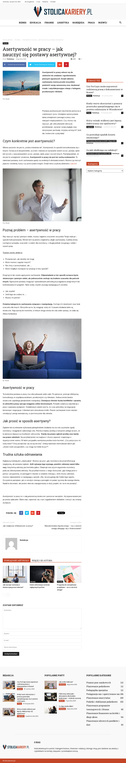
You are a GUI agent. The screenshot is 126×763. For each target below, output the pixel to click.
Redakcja (10, 59)
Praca (91, 22)
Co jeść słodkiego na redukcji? (101, 150)
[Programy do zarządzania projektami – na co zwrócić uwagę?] (69, 574)
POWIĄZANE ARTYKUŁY (16, 560)
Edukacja (35, 22)
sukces (73, 164)
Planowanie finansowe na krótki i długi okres (101, 141)
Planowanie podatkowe (98, 686)
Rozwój (102, 22)
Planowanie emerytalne (98, 698)
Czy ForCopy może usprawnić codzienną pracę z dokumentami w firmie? (104, 89)
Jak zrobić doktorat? (66, 682)
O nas (38, 2)
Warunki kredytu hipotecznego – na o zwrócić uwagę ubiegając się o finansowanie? (63, 527)
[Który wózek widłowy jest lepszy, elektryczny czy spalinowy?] (9, 712)
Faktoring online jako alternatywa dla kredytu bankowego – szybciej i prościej (70, 696)
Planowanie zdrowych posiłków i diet (99, 153)
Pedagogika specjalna (97, 690)
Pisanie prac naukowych (98, 682)
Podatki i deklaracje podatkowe (102, 701)
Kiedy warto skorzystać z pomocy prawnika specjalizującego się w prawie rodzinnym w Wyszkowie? (104, 106)
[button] (120, 23)
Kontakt (52, 2)
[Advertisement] (63, 32)
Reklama (45, 2)
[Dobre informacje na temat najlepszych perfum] (42, 574)
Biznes (22, 22)
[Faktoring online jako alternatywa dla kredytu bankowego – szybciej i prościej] (51, 697)
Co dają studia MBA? (66, 706)
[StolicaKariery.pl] (63, 11)
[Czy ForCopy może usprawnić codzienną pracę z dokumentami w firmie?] (9, 685)
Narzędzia (78, 22)
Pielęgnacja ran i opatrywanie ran (103, 694)
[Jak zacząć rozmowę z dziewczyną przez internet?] (15, 574)
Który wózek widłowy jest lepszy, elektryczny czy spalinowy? (104, 122)
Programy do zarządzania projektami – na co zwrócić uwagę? (67, 587)
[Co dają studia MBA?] (51, 709)
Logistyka (63, 22)
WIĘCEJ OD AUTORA (42, 560)
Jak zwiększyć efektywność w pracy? (18, 526)
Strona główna (29, 2)
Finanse (49, 22)
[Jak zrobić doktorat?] (51, 685)
